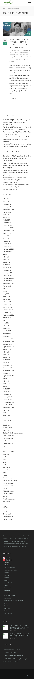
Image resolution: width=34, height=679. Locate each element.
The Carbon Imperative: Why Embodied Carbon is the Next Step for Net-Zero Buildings (16, 139)
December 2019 (8, 368)
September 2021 (8, 315)
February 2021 (7, 333)
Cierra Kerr (6, 156)
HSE (4, 459)
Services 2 (7, 588)
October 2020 (7, 344)
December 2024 (8, 225)
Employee (15, 56)
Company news (8, 438)
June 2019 (6, 383)
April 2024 (6, 241)
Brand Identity (7, 427)
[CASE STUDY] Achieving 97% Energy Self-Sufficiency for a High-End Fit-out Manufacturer (17, 122)
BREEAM (17, 52)
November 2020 (8, 341)
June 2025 (6, 215)
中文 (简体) (9, 560)
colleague (11, 54)
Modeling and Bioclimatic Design (13, 600)
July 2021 (6, 320)
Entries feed (7, 514)
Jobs (5, 616)
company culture (19, 54)
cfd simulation (24, 52)
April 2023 (6, 265)
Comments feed (8, 516)
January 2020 (7, 365)
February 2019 (7, 394)
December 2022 (8, 275)
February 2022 (7, 302)
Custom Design (8, 443)
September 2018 (8, 407)
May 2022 (6, 294)
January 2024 (7, 246)
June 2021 (6, 323)
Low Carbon (8, 598)
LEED (29, 56)
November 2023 (8, 249)
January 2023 (7, 273)
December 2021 (8, 307)
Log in (5, 511)
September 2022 (8, 283)
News (6, 580)
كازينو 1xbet (7, 170)
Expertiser (6, 454)
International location (10, 570)
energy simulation (22, 56)
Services (6, 572)
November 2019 (8, 370)
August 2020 (7, 349)
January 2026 (7, 207)
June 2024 (6, 236)
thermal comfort (25, 59)
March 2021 (7, 331)
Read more (14, 98)
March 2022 (7, 299)
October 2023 (7, 251)
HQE (4, 457)
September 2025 (8, 209)
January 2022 (7, 304)
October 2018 (7, 405)
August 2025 (7, 212)
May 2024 (6, 238)
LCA (4, 462)
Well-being (6, 501)
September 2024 (8, 230)
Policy (5, 475)
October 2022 (7, 281)
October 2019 (7, 373)
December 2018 (8, 399)
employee (6, 449)
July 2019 (6, 381)
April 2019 (6, 389)
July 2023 (6, 257)
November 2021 (8, 310)
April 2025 (6, 220)
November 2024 (8, 228)
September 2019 (8, 376)
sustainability (12, 59)
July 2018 (6, 410)
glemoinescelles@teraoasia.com (14, 655)
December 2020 (8, 339)
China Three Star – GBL (10, 435)
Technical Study (8, 483)
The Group (7, 565)
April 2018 (6, 415)
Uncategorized (8, 493)
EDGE (5, 446)
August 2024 (7, 233)
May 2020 (6, 357)
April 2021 (6, 328)
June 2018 (6, 413)
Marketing (6, 467)
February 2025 (7, 222)
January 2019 (7, 397)
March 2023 (7, 267)
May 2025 (6, 217)
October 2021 (7, 312)
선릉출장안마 (7, 177)
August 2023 (7, 254)
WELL (6, 610)
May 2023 (6, 262)
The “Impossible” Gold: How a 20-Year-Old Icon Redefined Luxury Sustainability (17, 158)
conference (6, 441)
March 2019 (7, 391)
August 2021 (7, 317)
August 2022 (7, 286)
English (8, 558)
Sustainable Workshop (10, 480)
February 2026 (7, 204)
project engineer (21, 58)
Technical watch (8, 486)
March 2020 (7, 362)
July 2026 (6, 199)
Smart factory (7, 478)
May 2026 (6, 201)
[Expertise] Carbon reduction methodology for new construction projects (14, 179)
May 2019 (6, 386)
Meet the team (7, 470)
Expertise (7, 590)
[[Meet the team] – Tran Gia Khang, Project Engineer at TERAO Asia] (17, 29)
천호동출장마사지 (9, 184)
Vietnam (11, 61)
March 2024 (7, 244)
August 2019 (7, 378)
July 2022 (6, 288)
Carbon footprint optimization (13, 433)
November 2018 (8, 402)
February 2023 (7, 270)
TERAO (18, 59)
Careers (6, 577)
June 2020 (6, 354)
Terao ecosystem (9, 567)
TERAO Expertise (8, 491)
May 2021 (6, 325)
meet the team (13, 58)
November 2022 (8, 278)
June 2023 (6, 259)
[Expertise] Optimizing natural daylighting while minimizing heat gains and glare (16, 165)
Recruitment (8, 582)
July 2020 (6, 352)
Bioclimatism (7, 425)
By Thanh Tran (15, 50)
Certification (8, 593)
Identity (6, 562)
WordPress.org (8, 519)
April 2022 (6, 296)
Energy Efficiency (8, 451)
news (4, 472)
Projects (6, 575)
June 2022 (6, 291)
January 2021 (7, 336)
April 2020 (6, 360)
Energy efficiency (9, 595)
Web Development (9, 499)
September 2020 (8, 347)
